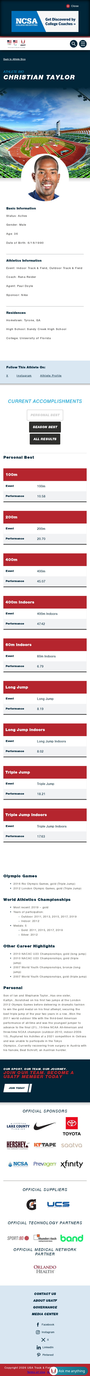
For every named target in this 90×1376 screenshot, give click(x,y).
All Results (45, 439)
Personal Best (45, 415)
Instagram (24, 375)
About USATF (45, 1300)
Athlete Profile (51, 375)
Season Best (45, 427)
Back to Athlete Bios (14, 59)
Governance (45, 1307)
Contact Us (45, 1294)
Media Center (45, 1314)
